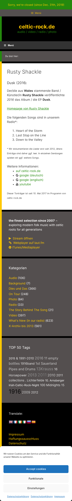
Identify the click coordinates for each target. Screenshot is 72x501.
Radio (13, 304)
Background (17, 283)
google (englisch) (31, 180)
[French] (15, 422)
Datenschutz (17, 443)
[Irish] (20, 422)
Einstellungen (36, 488)
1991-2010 (26, 358)
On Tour (14, 294)
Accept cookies (36, 469)
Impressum (59, 496)
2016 (39, 358)
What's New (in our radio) (27, 320)
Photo (13, 299)
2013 (32, 375)
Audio (13, 278)
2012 (34, 392)
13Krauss (44, 368)
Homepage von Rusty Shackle (28, 108)
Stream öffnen (22, 238)
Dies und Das (18, 288)
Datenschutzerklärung (18, 496)
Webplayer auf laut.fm (28, 243)
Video (13, 315)
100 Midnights (50, 385)
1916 (15, 391)
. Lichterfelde (34, 380)
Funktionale (36, 478)
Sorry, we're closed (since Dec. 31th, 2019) (36, 4)
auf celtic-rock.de (28, 171)
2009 (26, 392)
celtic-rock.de (37, 26)
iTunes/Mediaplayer (26, 247)
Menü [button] (11, 45)
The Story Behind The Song (28, 310)
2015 (12, 358)
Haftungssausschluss (24, 439)
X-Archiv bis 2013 (21, 326)
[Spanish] (33, 422)
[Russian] (29, 422)
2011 (42, 374)
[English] (11, 422)
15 (62, 385)
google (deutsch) (31, 175)
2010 (51, 375)
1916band (28, 363)
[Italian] (24, 422)
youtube (25, 184)
